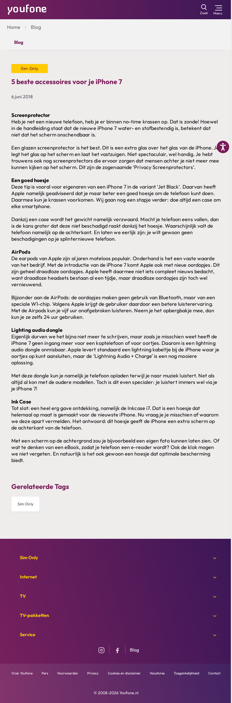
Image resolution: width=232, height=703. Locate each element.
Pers (45, 673)
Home (13, 27)
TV (23, 596)
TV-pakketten (34, 615)
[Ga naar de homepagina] (27, 9)
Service (27, 634)
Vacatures (157, 673)
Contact (214, 673)
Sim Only (25, 504)
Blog (36, 27)
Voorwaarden (67, 673)
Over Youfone (22, 673)
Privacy (92, 673)
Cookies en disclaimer (124, 673)
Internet (28, 577)
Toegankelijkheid (186, 673)
